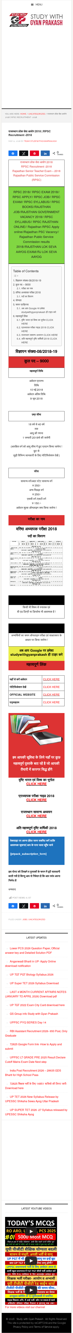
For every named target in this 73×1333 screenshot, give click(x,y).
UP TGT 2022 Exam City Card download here (37, 1005)
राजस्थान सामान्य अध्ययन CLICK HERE (39, 334)
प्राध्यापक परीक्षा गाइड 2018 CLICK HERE (37, 329)
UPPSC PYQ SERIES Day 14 (28, 1022)
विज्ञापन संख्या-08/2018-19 (28, 280)
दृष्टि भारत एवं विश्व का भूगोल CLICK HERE (37, 321)
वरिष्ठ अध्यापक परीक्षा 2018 (28, 292)
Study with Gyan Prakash (29, 1319)
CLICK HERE (51, 679)
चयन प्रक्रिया (22, 304)
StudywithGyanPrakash (36, 20)
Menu (39, 4)
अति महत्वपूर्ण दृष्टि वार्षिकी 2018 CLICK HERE (39, 340)
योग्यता (18, 300)
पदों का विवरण (27, 296)
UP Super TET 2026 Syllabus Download (34, 983)
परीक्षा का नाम (27, 288)
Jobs (24, 919)
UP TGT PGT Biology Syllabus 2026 (31, 974)
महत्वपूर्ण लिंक (22, 316)
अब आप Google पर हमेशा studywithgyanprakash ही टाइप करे (38, 310)
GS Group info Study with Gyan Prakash (34, 1014)
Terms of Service (43, 1326)
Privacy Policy (21, 1326)
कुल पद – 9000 (23, 284)
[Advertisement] (36, 67)
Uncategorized (36, 919)
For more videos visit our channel (25, 1307)
